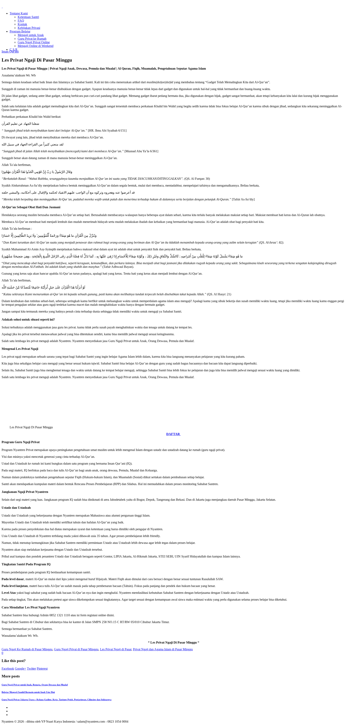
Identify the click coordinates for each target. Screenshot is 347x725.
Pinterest (42, 668)
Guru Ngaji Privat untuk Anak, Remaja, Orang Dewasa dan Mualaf (35, 684)
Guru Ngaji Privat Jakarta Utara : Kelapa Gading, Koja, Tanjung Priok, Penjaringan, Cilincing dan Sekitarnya (56, 699)
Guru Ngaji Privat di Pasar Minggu (76, 649)
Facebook (8, 668)
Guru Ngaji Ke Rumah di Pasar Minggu (27, 649)
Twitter (31, 668)
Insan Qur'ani (10, 51)
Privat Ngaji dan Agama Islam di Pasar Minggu (163, 649)
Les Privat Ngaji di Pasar (115, 649)
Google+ (20, 668)
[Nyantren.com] (12, 6)
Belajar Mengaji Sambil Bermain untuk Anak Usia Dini (28, 692)
